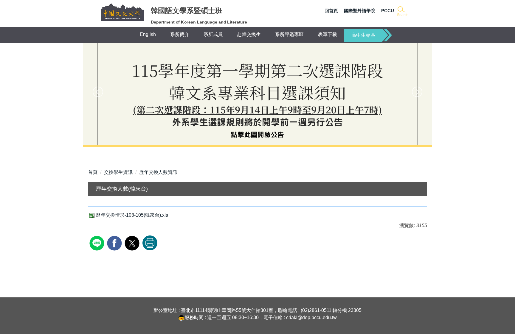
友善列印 (149, 242)
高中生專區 (363, 35)
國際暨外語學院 (359, 10)
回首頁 (331, 10)
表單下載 (327, 34)
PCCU (387, 10)
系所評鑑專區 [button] (289, 34)
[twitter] (133, 242)
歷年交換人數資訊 (158, 172)
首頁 (92, 172)
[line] (97, 242)
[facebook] (115, 242)
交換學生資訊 (118, 172)
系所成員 (213, 34)
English (148, 34)
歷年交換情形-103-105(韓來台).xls (132, 215)
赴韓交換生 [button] (249, 34)
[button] (402, 12)
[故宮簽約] (257, 94)
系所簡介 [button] (179, 34)
